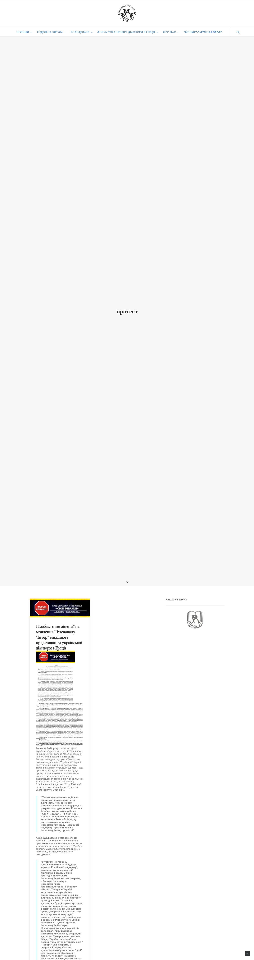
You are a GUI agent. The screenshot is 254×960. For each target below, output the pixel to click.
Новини (22, 32)
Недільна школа (50, 32)
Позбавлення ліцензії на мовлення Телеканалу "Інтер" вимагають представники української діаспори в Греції (59, 637)
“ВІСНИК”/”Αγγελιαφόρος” (203, 32)
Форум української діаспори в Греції (126, 32)
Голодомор (80, 32)
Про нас (169, 32)
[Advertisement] (192, 659)
